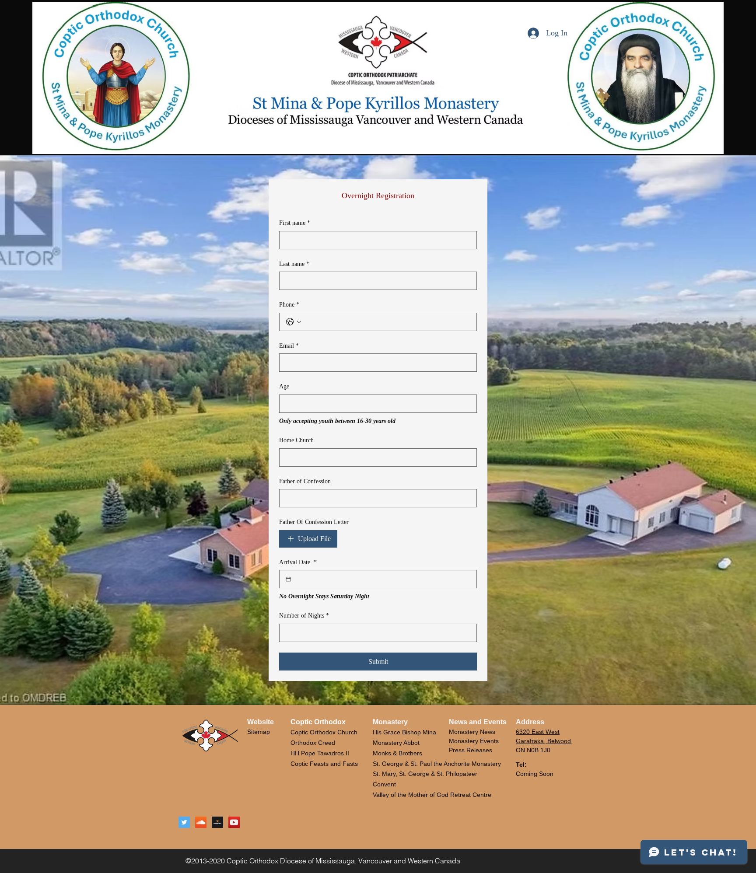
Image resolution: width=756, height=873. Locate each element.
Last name (294, 264)
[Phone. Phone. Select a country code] (293, 322)
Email (289, 345)
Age (284, 386)
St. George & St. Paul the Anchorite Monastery (437, 763)
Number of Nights (304, 615)
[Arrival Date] (288, 579)
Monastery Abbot (396, 742)
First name (294, 223)
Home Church (296, 440)
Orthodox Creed (312, 742)
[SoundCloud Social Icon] (200, 822)
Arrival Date (298, 562)
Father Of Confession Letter (314, 522)
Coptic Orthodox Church (323, 732)
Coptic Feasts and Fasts (324, 763)
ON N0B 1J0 (533, 750)
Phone (289, 304)
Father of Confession (305, 481)
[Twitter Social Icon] (184, 822)
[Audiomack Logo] (217, 822)
